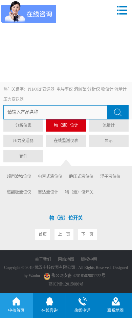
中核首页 (16, 310)
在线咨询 (49, 310)
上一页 (64, 234)
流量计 (120, 89)
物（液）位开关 (79, 192)
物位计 (107, 89)
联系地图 (115, 310)
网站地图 (66, 259)
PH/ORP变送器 (41, 89)
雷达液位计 (48, 192)
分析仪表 (23, 125)
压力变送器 (13, 99)
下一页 (87, 234)
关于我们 (43, 259)
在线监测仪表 (66, 140)
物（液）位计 (66, 125)
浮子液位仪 (110, 176)
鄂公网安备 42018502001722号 (77, 275)
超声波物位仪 (19, 176)
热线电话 (82, 310)
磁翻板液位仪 (19, 192)
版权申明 (89, 259)
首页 (43, 234)
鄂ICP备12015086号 (65, 284)
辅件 (23, 156)
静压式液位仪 (81, 176)
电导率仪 (65, 89)
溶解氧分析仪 (87, 89)
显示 (109, 140)
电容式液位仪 (50, 176)
